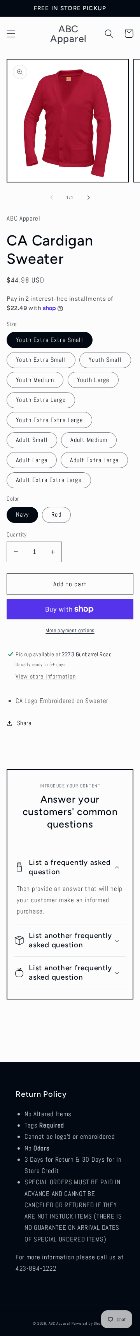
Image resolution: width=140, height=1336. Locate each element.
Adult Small (32, 440)
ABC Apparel (59, 1323)
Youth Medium (35, 380)
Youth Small (105, 360)
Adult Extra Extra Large (48, 480)
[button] (11, 34)
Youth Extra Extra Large (49, 420)
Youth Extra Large (41, 400)
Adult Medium (88, 440)
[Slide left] (51, 197)
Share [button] (24, 723)
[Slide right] (88, 197)
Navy (22, 514)
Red (56, 514)
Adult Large (31, 460)
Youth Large (93, 380)
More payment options (70, 630)
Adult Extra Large (94, 460)
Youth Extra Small (41, 360)
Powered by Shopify (89, 1323)
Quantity (17, 534)
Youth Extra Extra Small (49, 340)
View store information (45, 676)
